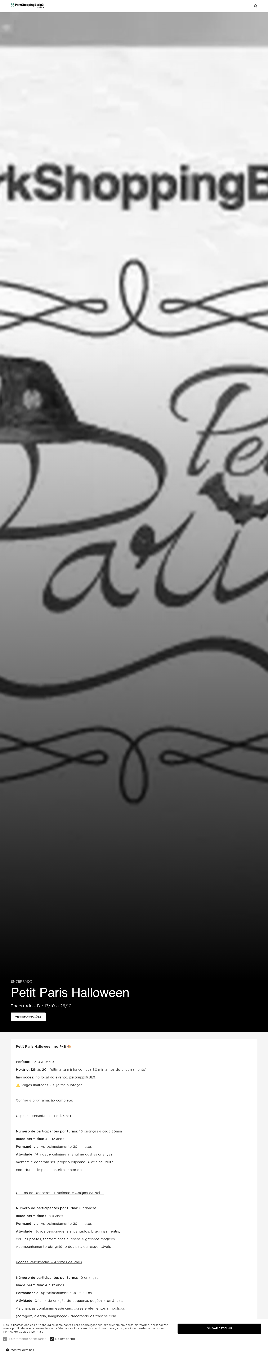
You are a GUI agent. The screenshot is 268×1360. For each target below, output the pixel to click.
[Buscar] (255, 6)
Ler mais (37, 1331)
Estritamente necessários (27, 1339)
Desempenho (65, 1339)
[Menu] (250, 6)
